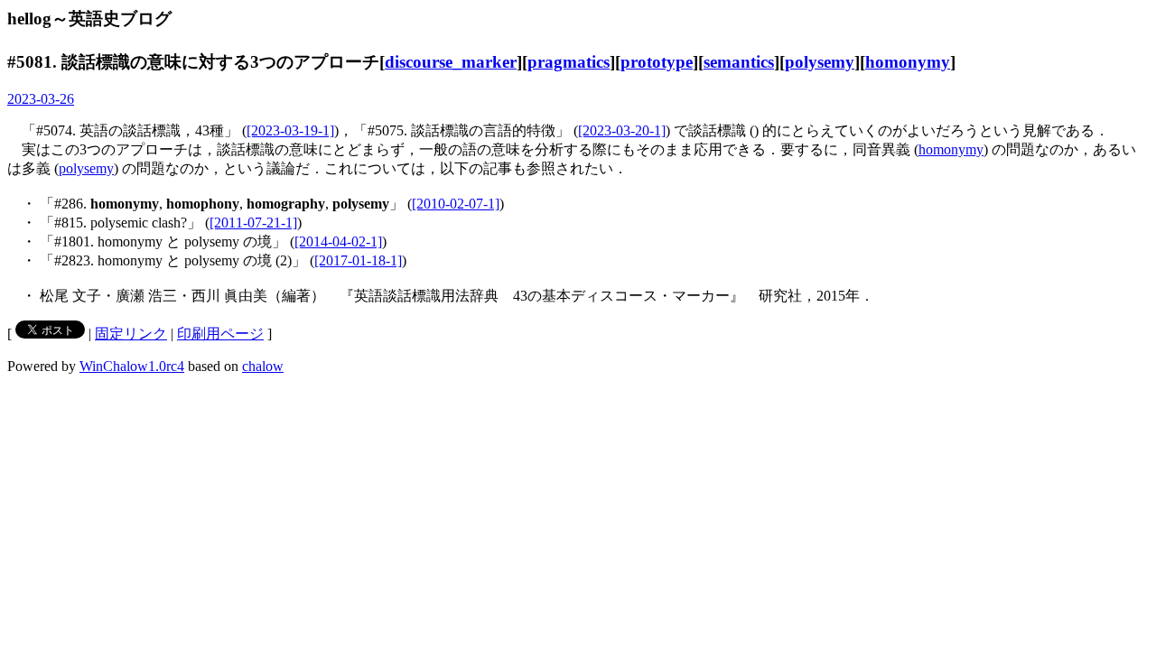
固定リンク (131, 333)
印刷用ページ (220, 333)
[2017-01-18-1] (358, 260)
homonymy (907, 61)
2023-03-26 (40, 99)
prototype (656, 61)
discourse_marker (451, 61)
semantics (739, 61)
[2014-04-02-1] (338, 241)
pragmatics (568, 61)
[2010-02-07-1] (455, 203)
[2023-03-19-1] (290, 130)
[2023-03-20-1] (622, 130)
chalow (263, 366)
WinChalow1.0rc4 (131, 366)
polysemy (819, 61)
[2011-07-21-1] (253, 222)
